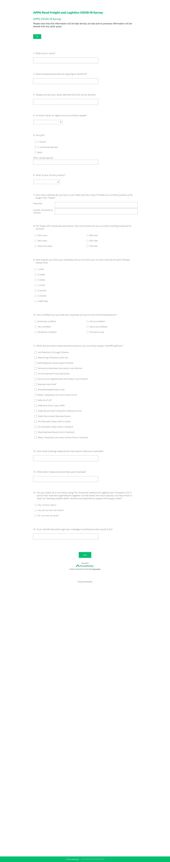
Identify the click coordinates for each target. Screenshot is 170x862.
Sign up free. (96, 569)
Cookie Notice (88, 582)
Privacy (80, 582)
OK (37, 36)
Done (85, 555)
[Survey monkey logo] (85, 565)
